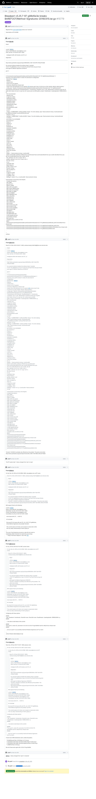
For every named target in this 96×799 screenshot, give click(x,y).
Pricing (49, 2)
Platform (8, 2)
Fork (81, 7)
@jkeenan (12, 544)
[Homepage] (3, 2)
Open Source (33, 2)
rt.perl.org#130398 (17, 29)
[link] (10, 761)
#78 (29, 86)
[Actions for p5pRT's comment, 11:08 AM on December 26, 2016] (67, 753)
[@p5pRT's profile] (6, 26)
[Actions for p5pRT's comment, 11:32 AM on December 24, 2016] (67, 239)
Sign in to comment (49, 771)
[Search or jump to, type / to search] (77, 2)
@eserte (11, 242)
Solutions (16, 2)
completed (21, 761)
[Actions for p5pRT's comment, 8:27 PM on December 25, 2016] (67, 467)
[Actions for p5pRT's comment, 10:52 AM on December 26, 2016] (67, 639)
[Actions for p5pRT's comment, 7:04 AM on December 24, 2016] (67, 38)
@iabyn (11, 470)
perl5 (9, 7)
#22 (28, 535)
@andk (11, 41)
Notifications (72, 7)
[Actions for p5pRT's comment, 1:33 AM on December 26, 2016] (67, 541)
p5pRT (9, 26)
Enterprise (42, 2)
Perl (5, 7)
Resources (24, 2)
